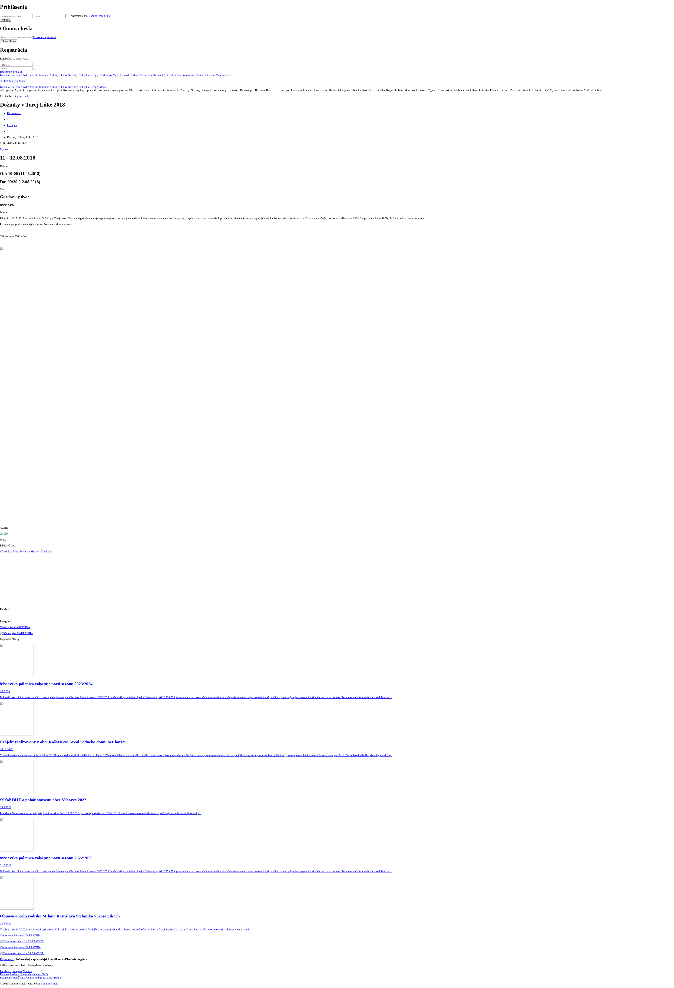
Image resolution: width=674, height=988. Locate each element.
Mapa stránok (223, 75)
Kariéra (157, 75)
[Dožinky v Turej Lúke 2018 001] (2, 533)
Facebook (5, 971)
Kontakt (124, 75)
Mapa (116, 75)
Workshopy (105, 75)
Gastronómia (42, 75)
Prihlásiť (17, 71)
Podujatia (83, 75)
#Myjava (34, 551)
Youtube (27, 971)
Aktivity (54, 75)
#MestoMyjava (20, 551)
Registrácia (6, 71)
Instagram (17, 971)
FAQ (165, 75)
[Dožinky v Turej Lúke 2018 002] (6, 533)
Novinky (73, 75)
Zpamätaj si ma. (79, 15)
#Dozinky (5, 551)
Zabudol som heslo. (100, 15)
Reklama (134, 75)
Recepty (94, 75)
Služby (63, 75)
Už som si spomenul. (44, 37)
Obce (18, 75)
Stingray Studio (21, 96)
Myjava (4, 149)
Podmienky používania (181, 75)
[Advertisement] (105, 498)
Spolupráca (146, 75)
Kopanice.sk (7, 75)
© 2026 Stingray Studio (13, 80)
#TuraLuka (46, 551)
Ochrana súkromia (205, 75)
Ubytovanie (27, 75)
